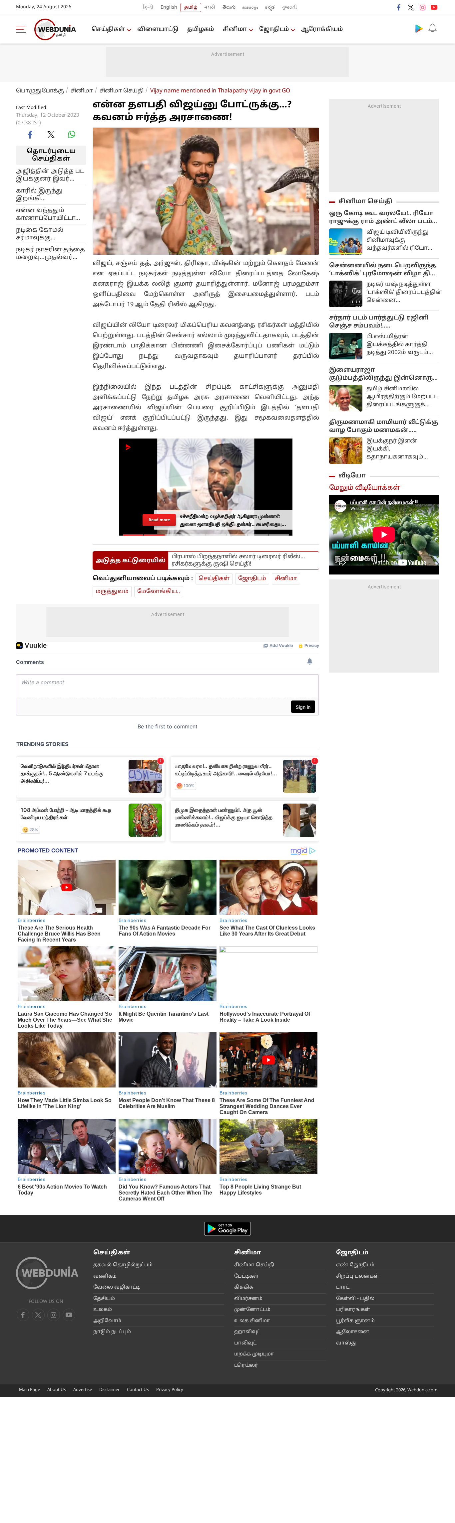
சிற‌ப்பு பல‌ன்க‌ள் (357, 1276)
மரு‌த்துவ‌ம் (112, 591)
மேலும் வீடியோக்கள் (364, 488)
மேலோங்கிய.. (158, 591)
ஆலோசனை (352, 1332)
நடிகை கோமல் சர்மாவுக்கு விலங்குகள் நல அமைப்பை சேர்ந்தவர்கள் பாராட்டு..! (41, 233)
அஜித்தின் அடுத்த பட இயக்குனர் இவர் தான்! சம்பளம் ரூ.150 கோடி (50, 175)
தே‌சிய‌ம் (104, 1299)
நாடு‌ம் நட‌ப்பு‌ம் (112, 1332)
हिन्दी (148, 7)
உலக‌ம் (102, 1310)
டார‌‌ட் (342, 1287)
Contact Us (138, 1390)
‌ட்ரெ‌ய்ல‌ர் (246, 1365)
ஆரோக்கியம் (322, 29)
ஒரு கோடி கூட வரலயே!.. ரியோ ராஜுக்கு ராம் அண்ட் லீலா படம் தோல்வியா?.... (381, 218)
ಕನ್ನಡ (270, 7)
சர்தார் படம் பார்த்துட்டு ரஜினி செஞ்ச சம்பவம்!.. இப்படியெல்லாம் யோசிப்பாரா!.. (381, 322)
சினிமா (235, 29)
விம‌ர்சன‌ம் (248, 1299)
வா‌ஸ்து (346, 1343)
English (169, 7)
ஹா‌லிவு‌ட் (247, 1332)
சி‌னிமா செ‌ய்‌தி (254, 1265)
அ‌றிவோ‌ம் (107, 1321)
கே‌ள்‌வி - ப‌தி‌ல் (355, 1299)
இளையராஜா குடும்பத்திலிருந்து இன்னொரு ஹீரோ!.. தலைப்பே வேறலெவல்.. (381, 374)
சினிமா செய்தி (122, 90)
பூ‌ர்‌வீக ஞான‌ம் (355, 1321)
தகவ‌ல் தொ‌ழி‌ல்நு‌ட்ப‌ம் (123, 1265)
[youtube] (434, 7)
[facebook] (399, 7)
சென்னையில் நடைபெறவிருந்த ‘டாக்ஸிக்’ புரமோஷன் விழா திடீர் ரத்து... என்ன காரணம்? (384, 270)
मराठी (210, 7)
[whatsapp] (72, 134)
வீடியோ (352, 476)
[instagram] (422, 7)
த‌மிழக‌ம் (200, 29)
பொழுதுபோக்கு (40, 90)
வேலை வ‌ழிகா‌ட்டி (116, 1287)
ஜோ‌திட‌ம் (274, 29)
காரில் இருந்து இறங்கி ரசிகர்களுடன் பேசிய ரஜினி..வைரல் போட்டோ (49, 194)
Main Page (29, 1390)
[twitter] (411, 7)
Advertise (82, 1390)
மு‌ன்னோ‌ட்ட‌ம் (252, 1310)
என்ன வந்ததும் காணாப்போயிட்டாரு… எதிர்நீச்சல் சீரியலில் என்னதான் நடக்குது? (51, 214)
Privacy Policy (169, 1390)
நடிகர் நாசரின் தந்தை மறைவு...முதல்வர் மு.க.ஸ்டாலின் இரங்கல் (50, 253)
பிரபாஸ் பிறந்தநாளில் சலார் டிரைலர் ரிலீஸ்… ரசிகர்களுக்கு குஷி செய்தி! (238, 560)
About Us (56, 1390)
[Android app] (227, 1229)
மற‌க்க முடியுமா (254, 1354)
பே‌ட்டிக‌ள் (246, 1276)
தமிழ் (191, 7)
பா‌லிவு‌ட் (245, 1343)
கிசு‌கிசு (243, 1287)
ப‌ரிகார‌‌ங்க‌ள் (353, 1310)
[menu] (22, 29)
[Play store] (419, 28)
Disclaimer (109, 1390)
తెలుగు (229, 7)
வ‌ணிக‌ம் (105, 1276)
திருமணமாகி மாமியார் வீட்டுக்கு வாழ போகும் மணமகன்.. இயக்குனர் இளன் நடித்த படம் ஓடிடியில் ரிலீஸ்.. (383, 427)
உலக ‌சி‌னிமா (252, 1321)
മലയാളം (250, 7)
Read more (159, 520)
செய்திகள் (108, 29)
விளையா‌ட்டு (157, 29)
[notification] (432, 28)
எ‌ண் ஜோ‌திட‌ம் (355, 1265)
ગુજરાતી (289, 7)
